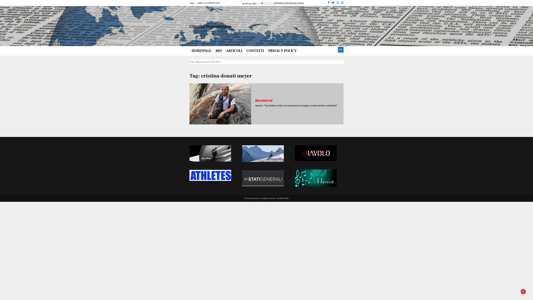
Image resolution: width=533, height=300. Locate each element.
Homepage (201, 50)
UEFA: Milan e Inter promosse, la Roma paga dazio (270, 3)
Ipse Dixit (265, 101)
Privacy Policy (282, 50)
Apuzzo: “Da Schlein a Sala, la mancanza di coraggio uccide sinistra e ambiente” (296, 105)
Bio (219, 50)
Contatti (255, 50)
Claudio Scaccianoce (210, 26)
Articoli (234, 50)
